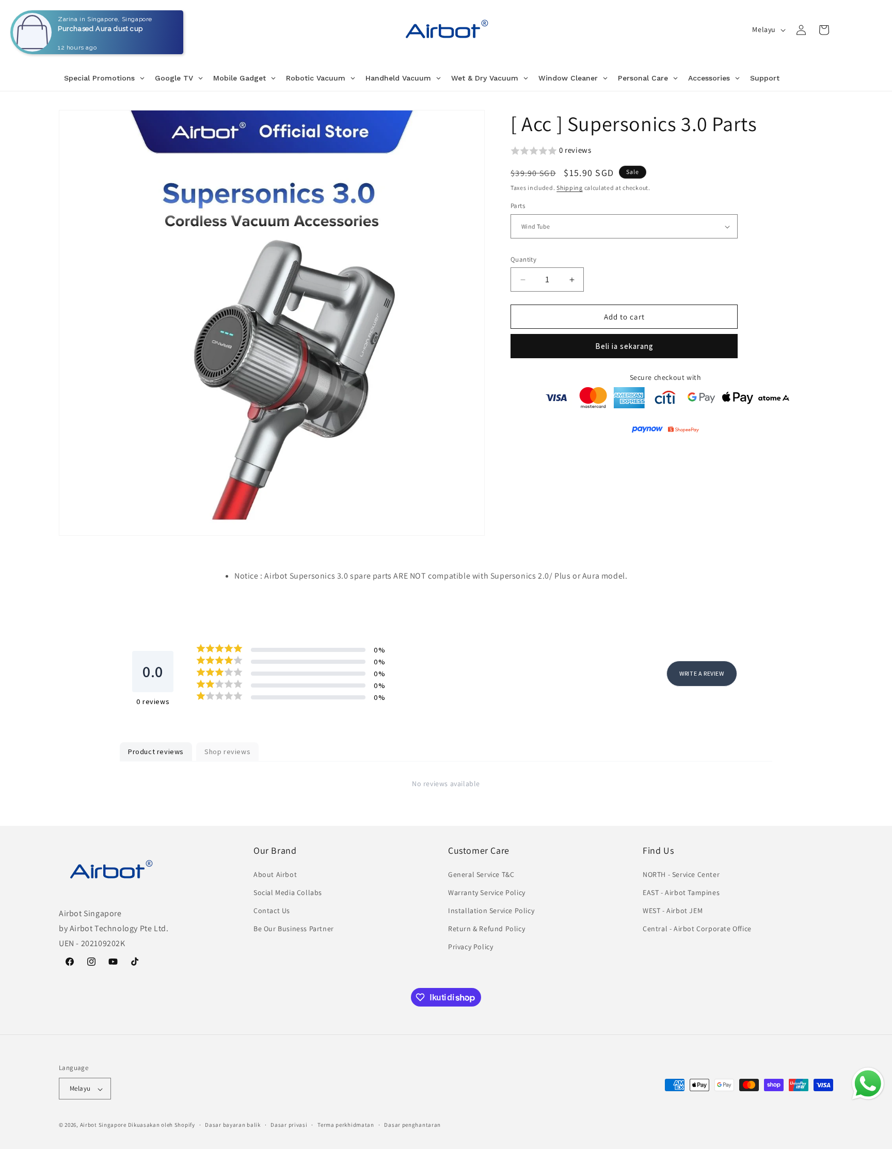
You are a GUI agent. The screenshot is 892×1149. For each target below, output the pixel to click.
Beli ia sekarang (624, 347)
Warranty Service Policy (486, 892)
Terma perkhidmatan (345, 1124)
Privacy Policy (470, 946)
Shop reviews (227, 751)
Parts (518, 206)
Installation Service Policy (491, 910)
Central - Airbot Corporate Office (697, 928)
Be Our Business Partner (293, 928)
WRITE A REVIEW (701, 673)
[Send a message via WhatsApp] (868, 1084)
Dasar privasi (288, 1124)
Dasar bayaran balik (232, 1124)
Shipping (569, 187)
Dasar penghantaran (412, 1124)
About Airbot (275, 874)
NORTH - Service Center (681, 874)
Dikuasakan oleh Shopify (161, 1125)
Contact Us (271, 910)
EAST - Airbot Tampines (681, 892)
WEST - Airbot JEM (673, 910)
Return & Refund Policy (486, 928)
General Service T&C (481, 874)
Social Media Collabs (287, 892)
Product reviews (156, 751)
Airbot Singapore (103, 1125)
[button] (824, 30)
